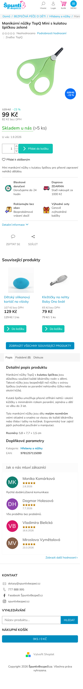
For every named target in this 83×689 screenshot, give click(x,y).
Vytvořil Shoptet (43, 654)
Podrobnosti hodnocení (51, 33)
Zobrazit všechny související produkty (40, 346)
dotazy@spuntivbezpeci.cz (24, 583)
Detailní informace (13, 225)
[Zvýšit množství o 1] (16, 146)
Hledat (69, 620)
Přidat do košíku (38, 148)
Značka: (14, 37)
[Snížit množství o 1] (16, 151)
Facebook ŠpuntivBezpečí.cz (25, 595)
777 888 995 (16, 589)
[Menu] (73, 5)
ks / (40, 639)
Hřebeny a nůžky (32, 448)
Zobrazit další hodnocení (61, 557)
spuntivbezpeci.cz (18, 601)
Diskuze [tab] (38, 357)
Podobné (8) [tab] (23, 357)
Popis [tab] (8, 357)
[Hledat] (43, 5)
